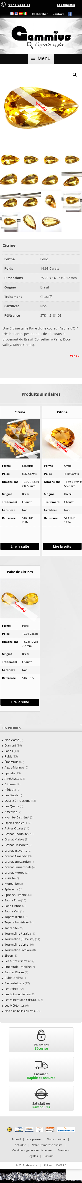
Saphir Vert (12, 911)
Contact (58, 14)
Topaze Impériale (16, 922)
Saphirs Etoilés (14, 972)
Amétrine (11, 812)
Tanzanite (11, 928)
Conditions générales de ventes (32, 1150)
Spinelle (10, 773)
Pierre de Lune (14, 983)
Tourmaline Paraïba (18, 933)
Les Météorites (15, 1005)
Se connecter (66, 4)
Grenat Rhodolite (16, 834)
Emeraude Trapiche (18, 967)
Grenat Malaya (14, 839)
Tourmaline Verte (16, 944)
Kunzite (10, 878)
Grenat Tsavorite (16, 850)
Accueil (16, 1139)
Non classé (12, 740)
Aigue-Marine (14, 767)
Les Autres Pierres (17, 961)
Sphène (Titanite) (16, 895)
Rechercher (40, 14)
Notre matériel (56, 1139)
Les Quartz (12, 806)
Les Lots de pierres (17, 994)
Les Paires (11, 989)
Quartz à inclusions (17, 801)
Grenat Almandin (16, 856)
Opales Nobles (14, 823)
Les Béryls (11, 795)
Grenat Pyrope (14, 872)
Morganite (12, 883)
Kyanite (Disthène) (17, 817)
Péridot (10, 790)
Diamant (10, 745)
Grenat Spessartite (17, 861)
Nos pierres (33, 1139)
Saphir (9, 751)
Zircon (9, 955)
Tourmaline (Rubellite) (19, 939)
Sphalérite (11, 889)
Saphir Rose (12, 900)
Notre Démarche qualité (47, 1145)
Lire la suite (20, 546)
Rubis (8, 756)
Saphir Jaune (13, 906)
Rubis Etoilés (13, 978)
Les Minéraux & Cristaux (21, 1000)
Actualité (20, 1145)
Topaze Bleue (14, 917)
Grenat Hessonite (16, 845)
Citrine (10, 784)
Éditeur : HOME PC (55, 1165)
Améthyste (12, 779)
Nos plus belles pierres (20, 1011)
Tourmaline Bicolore (18, 950)
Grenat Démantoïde (18, 867)
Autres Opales (14, 828)
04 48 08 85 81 (19, 4)
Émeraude (11, 762)
